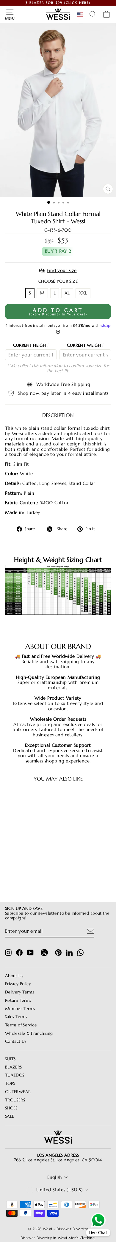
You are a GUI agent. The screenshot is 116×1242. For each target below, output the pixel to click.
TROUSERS (15, 1100)
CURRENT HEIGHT (30, 345)
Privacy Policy (18, 983)
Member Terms (20, 1008)
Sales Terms (16, 1016)
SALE (9, 1116)
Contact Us (15, 1041)
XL (67, 293)
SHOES (11, 1108)
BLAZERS (13, 1067)
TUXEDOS (14, 1075)
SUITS (10, 1058)
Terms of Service (21, 1025)
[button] (81, 14)
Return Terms (18, 1000)
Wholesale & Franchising (29, 1033)
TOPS (10, 1083)
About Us (14, 975)
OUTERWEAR (18, 1091)
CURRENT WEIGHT (85, 345)
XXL (83, 293)
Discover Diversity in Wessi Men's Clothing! (58, 1237)
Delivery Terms (19, 992)
